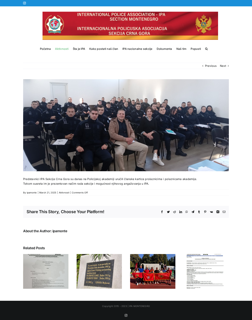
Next (223, 66)
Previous (211, 66)
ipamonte (32, 192)
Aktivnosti (64, 192)
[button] (206, 48)
